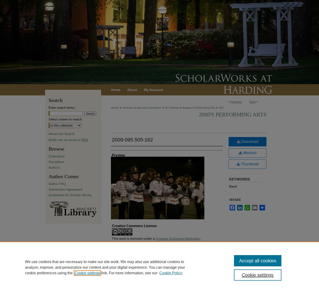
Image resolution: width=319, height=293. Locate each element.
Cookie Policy (170, 273)
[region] (159, 267)
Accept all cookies (257, 260)
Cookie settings (87, 273)
